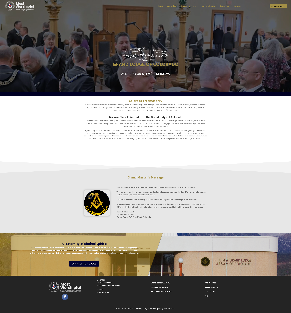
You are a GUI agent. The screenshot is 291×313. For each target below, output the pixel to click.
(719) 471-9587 (103, 292)
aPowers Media (169, 308)
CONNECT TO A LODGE (84, 263)
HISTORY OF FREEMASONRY (161, 291)
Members (237, 6)
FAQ (206, 296)
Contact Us (224, 6)
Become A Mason (278, 6)
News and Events (208, 6)
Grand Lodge (170, 6)
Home (160, 6)
